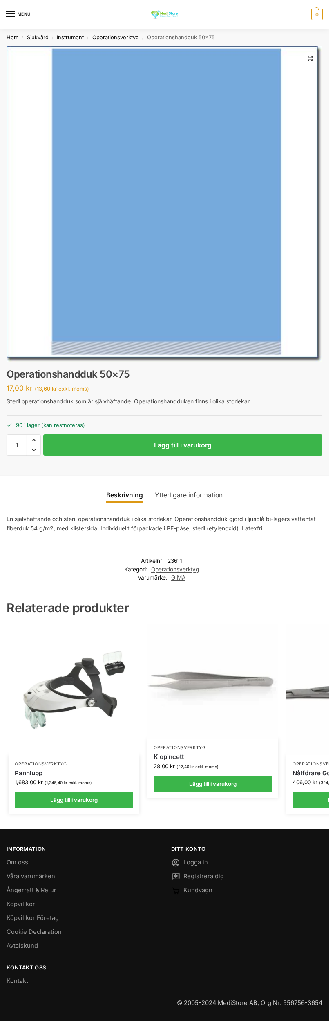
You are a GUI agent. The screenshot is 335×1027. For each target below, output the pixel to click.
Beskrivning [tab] (124, 495)
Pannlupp (28, 773)
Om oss (17, 862)
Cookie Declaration (34, 931)
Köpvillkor (21, 904)
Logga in (195, 862)
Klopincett (169, 757)
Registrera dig (203, 876)
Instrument (70, 37)
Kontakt (17, 980)
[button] (316, 14)
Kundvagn (197, 890)
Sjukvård (38, 37)
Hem (12, 37)
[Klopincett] (212, 681)
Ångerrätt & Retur (31, 890)
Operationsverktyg (115, 37)
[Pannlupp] (74, 689)
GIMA (178, 577)
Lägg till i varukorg (183, 445)
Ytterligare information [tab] (189, 495)
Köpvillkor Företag (33, 918)
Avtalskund (22, 945)
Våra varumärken (31, 876)
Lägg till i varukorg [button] (74, 800)
